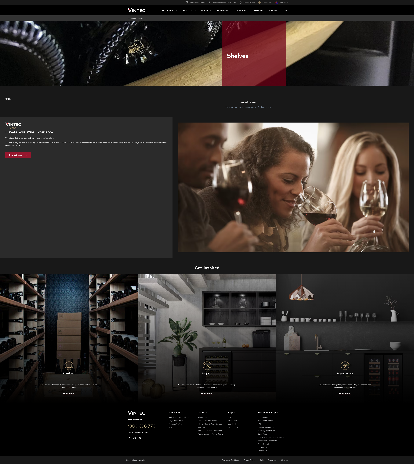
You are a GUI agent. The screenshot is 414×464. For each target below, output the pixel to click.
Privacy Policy (249, 460)
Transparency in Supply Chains (210, 434)
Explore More (69, 393)
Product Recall (263, 444)
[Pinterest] (141, 438)
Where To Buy (249, 3)
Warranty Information (266, 430)
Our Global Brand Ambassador (210, 430)
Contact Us (262, 451)
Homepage (132, 18)
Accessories (173, 427)
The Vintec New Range (207, 420)
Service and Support (268, 412)
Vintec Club (267, 3)
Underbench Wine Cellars (178, 417)
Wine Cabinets (176, 412)
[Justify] (286, 9)
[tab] (227, 431)
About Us (203, 412)
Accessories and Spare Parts (224, 3)
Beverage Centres (176, 424)
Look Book (232, 424)
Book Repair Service (197, 3)
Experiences (233, 427)
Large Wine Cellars (176, 420)
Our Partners (203, 427)
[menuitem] (169, 10)
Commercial (262, 447)
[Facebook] (130, 438)
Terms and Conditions (230, 460)
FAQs (260, 424)
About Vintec (203, 417)
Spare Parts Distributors (267, 441)
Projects (231, 417)
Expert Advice (233, 420)
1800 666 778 (141, 426)
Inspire (231, 412)
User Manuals (263, 417)
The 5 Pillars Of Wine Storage (210, 424)
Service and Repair (265, 420)
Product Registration (266, 427)
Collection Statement (268, 460)
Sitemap (284, 460)
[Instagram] (136, 438)
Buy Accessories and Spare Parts (271, 437)
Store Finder (263, 434)
